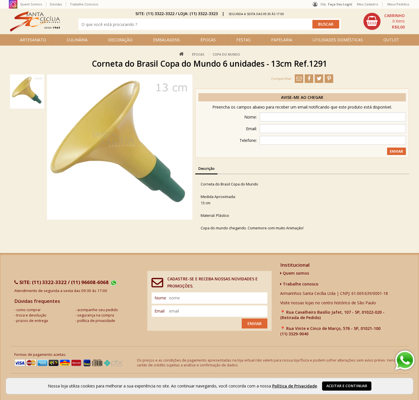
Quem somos (295, 273)
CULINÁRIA (77, 39)
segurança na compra (95, 315)
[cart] (385, 21)
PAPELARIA (281, 39)
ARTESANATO (33, 39)
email (159, 311)
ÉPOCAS (208, 39)
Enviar (254, 323)
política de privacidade (96, 320)
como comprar (28, 309)
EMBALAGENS (166, 39)
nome (160, 298)
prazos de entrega (32, 320)
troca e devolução (31, 315)
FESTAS (243, 39)
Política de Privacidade (294, 386)
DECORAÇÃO (120, 39)
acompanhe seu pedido (97, 309)
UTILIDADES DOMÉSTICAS (338, 39)
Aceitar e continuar (346, 385)
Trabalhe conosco (300, 284)
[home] (35, 30)
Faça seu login (340, 4)
